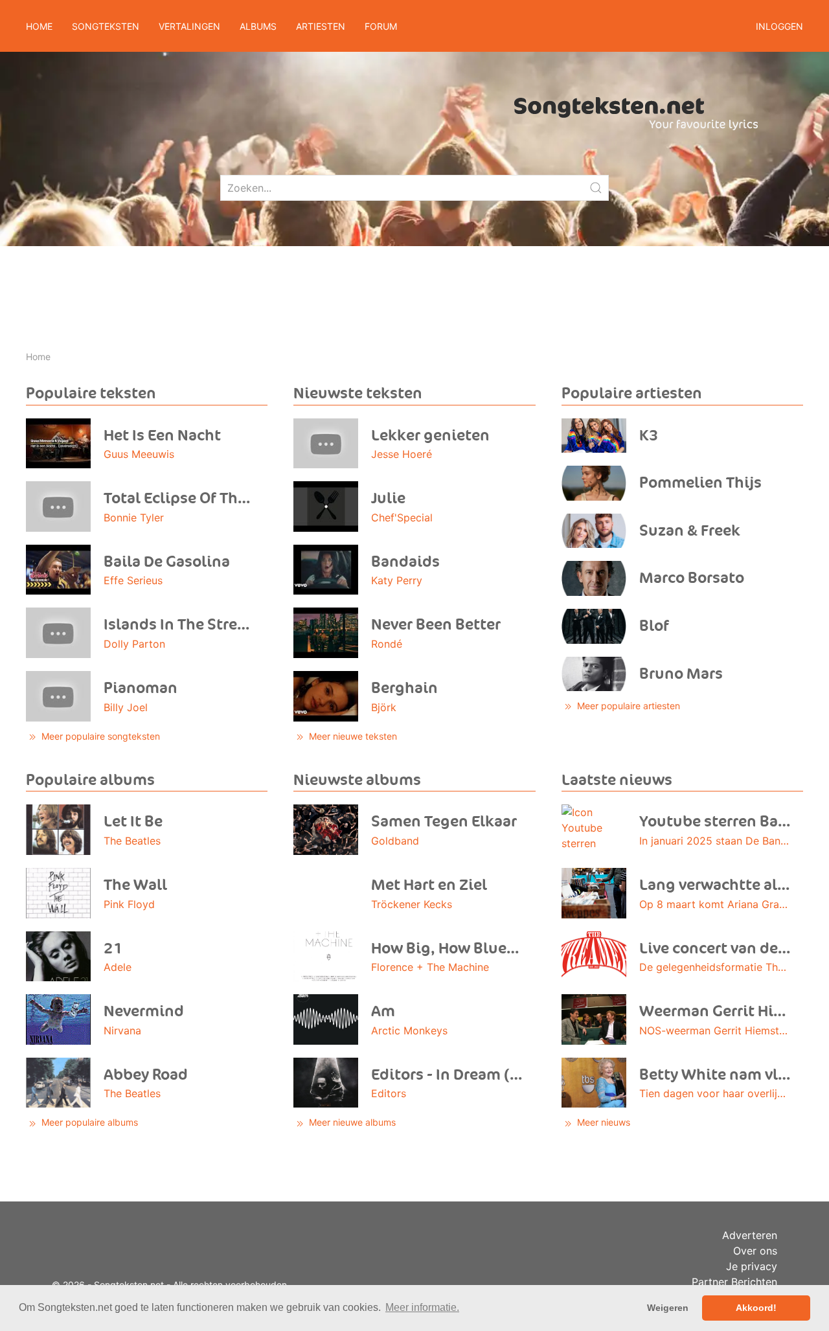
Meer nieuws (602, 1122)
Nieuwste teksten (357, 393)
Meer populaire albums (88, 1122)
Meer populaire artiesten (627, 705)
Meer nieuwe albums (351, 1122)
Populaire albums (90, 780)
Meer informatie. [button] (422, 1307)
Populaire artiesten (632, 393)
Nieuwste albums (357, 780)
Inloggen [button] (779, 26)
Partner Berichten (734, 1281)
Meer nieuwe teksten (351, 736)
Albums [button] (258, 26)
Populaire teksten (91, 393)
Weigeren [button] (667, 1308)
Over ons (755, 1250)
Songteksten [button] (105, 26)
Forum (381, 26)
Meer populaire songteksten (99, 736)
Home (39, 26)
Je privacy (751, 1266)
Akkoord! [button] (756, 1308)
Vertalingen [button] (189, 26)
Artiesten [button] (320, 26)
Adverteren (749, 1235)
